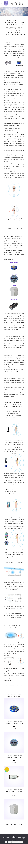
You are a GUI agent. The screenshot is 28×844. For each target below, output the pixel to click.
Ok (6, 841)
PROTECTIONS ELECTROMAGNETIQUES (14, 721)
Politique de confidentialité (17, 841)
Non (9, 841)
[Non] (26, 839)
